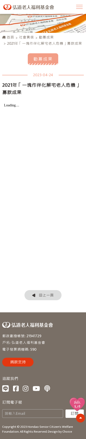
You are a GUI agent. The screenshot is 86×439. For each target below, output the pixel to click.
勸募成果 (46, 37)
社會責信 (26, 37)
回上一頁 (46, 295)
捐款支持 (18, 362)
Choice (67, 431)
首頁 (10, 37)
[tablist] (43, 219)
